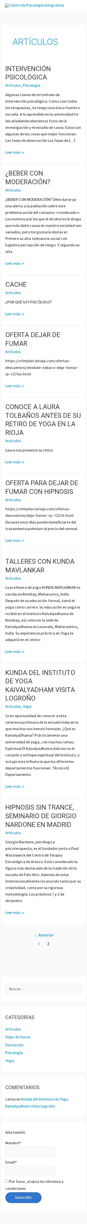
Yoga (27, 706)
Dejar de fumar (18, 1037)
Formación (14, 1045)
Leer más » (14, 152)
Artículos (13, 85)
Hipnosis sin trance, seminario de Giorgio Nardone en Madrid (40, 816)
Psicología (31, 85)
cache (16, 284)
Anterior (44, 935)
